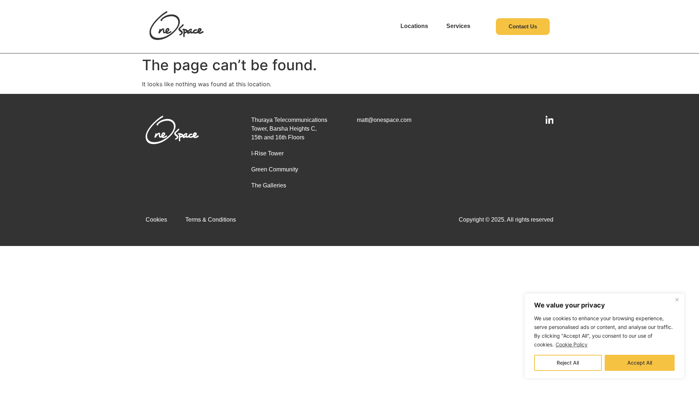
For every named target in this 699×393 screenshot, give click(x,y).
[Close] (676, 299)
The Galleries (268, 185)
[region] (604, 335)
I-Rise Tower (267, 153)
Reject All (568, 363)
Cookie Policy (572, 344)
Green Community (274, 169)
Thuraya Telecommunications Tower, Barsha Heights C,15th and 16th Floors (289, 128)
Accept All (639, 363)
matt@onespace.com (384, 120)
